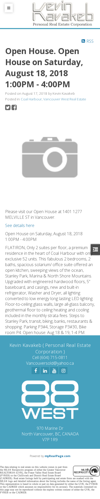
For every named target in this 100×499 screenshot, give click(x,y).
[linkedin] (45, 370)
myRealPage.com (57, 456)
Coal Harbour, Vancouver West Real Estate (53, 99)
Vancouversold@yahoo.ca (50, 363)
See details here (19, 225)
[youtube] (54, 370)
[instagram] (63, 370)
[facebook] (36, 370)
